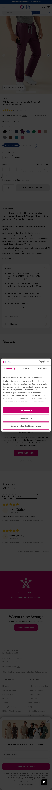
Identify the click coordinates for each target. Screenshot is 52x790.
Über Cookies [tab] (42, 369)
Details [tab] (26, 369)
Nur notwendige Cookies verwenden (26, 426)
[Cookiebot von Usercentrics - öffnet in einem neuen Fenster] (38, 362)
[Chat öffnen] (44, 782)
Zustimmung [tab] (9, 369)
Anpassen (24, 418)
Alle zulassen (26, 410)
